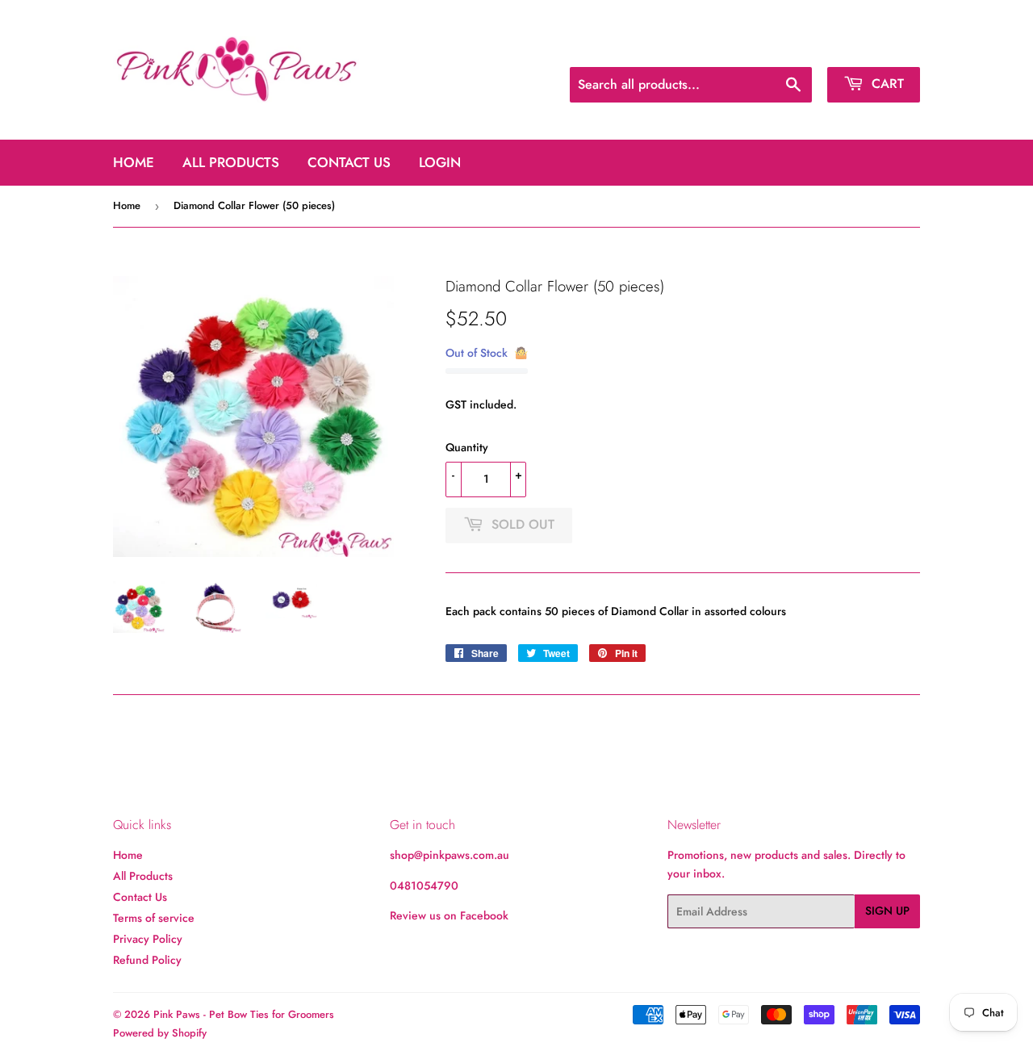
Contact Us (349, 162)
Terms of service (153, 918)
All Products (230, 162)
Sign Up (887, 911)
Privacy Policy (147, 939)
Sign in (797, 47)
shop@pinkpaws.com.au (449, 855)
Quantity (466, 447)
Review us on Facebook (449, 915)
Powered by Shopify (160, 1033)
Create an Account (878, 47)
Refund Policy (147, 960)
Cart (886, 83)
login (440, 162)
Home (133, 162)
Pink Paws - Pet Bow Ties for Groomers (243, 1014)
